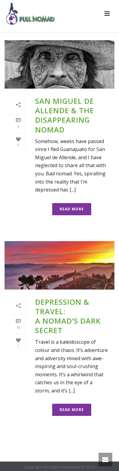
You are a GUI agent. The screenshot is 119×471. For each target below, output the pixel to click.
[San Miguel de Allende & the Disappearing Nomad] (59, 64)
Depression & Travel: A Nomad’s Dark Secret (68, 316)
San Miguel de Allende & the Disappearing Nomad (64, 115)
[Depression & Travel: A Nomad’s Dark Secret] (59, 265)
